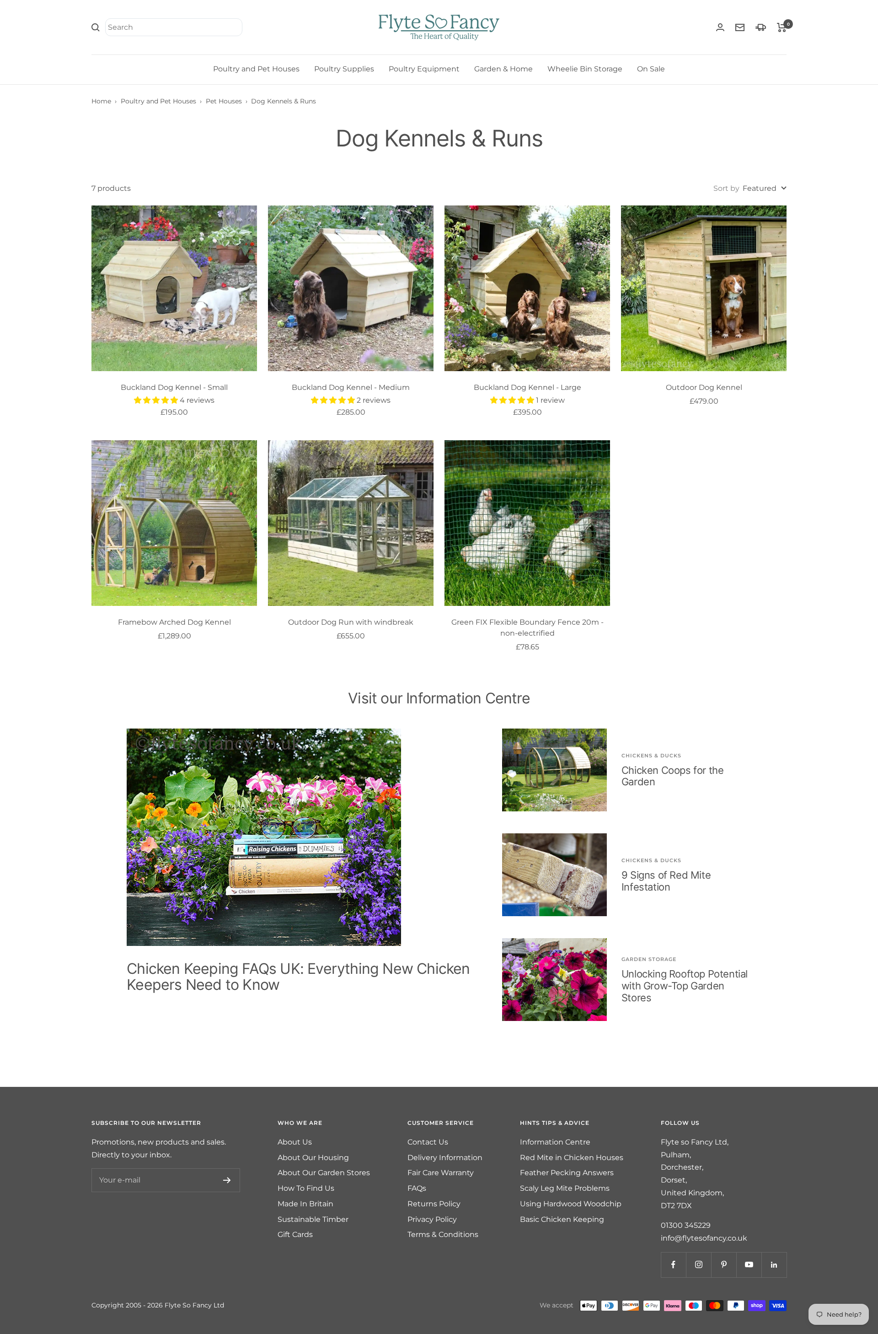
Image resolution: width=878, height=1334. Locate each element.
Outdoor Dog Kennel (704, 387)
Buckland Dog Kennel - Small (174, 387)
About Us (295, 1142)
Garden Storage (648, 959)
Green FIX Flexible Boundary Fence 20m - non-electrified (527, 627)
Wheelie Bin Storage (584, 69)
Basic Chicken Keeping (562, 1219)
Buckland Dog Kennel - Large (527, 387)
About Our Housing (313, 1157)
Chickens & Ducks (651, 755)
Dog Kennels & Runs (283, 101)
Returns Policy (433, 1203)
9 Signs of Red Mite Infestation (666, 881)
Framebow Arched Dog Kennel (174, 622)
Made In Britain (305, 1203)
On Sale (651, 69)
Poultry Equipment (424, 69)
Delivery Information (444, 1157)
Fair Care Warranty (440, 1172)
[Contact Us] (739, 27)
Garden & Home (503, 69)
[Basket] (782, 27)
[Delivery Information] (760, 27)
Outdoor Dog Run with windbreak (350, 622)
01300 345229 (686, 1225)
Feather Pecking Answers (567, 1172)
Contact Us (427, 1142)
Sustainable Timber (313, 1219)
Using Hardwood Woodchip (570, 1203)
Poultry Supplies (344, 69)
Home (101, 101)
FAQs (416, 1188)
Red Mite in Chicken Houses (571, 1157)
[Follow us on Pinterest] (723, 1264)
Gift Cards (295, 1234)
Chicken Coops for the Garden (672, 776)
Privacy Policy (432, 1219)
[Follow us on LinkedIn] (774, 1264)
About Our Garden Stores (324, 1172)
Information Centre (555, 1142)
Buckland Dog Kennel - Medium (351, 387)
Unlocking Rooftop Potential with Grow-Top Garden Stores (684, 985)
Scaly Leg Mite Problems (565, 1188)
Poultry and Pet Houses (256, 69)
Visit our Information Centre (439, 698)
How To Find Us (306, 1188)
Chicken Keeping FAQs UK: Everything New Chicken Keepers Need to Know (298, 977)
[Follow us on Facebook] (673, 1264)
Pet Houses (224, 101)
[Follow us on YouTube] (748, 1264)
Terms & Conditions (442, 1234)
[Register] (227, 1180)
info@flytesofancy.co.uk (704, 1238)
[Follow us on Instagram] (698, 1264)
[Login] (720, 27)
